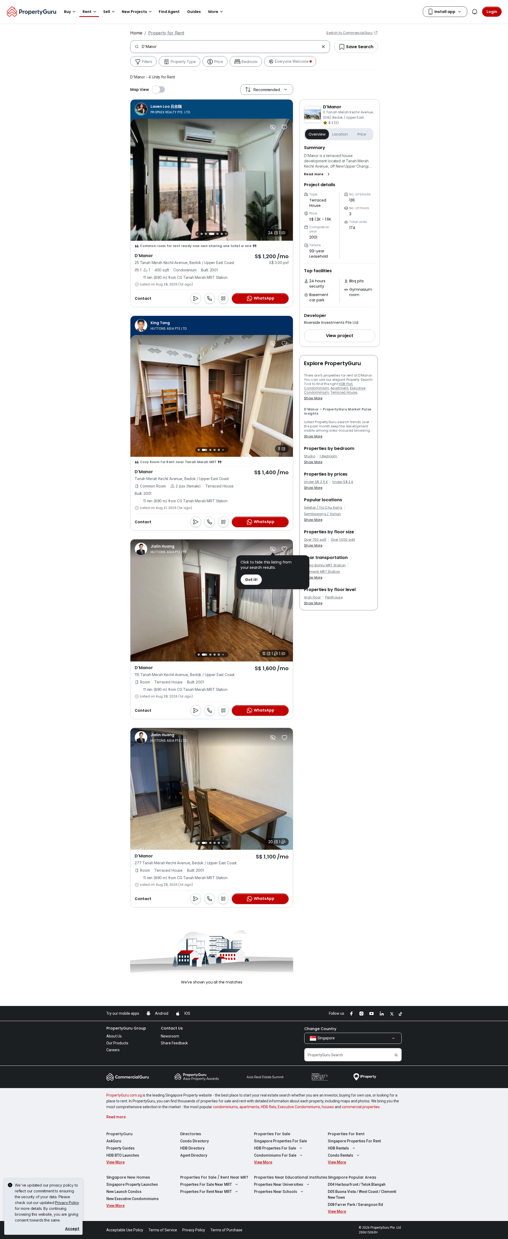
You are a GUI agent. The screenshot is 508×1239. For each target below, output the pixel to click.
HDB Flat (345, 384)
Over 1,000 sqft (343, 540)
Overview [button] (317, 134)
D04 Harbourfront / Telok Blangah (356, 1184)
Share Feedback (174, 1043)
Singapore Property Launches (132, 1184)
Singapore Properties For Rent (354, 1141)
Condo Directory (194, 1141)
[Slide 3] (202, 234)
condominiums (225, 1107)
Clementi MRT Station (322, 572)
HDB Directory (192, 1148)
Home (136, 32)
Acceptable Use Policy (124, 1230)
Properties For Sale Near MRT (206, 1184)
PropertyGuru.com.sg (124, 1095)
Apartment (339, 388)
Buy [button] (67, 11)
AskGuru (113, 1141)
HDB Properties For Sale (275, 1148)
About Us (114, 1036)
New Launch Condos (124, 1191)
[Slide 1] (198, 450)
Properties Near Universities (278, 1184)
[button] (318, 174)
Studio (309, 456)
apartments (249, 1107)
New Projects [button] (134, 11)
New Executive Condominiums (132, 1199)
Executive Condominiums (299, 1107)
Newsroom (170, 1036)
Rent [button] (87, 11)
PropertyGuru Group (126, 1028)
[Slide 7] (222, 234)
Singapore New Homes (128, 1177)
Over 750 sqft (315, 540)
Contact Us (172, 1028)
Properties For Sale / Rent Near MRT (214, 1177)
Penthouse (334, 597)
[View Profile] (163, 109)
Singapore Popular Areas (352, 1177)
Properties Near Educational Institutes (290, 1177)
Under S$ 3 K (342, 482)
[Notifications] (474, 11)
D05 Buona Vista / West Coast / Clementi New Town (362, 1194)
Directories (190, 1134)
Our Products (117, 1043)
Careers (113, 1050)
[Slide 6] (217, 234)
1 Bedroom (328, 456)
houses (328, 1107)
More (213, 11)
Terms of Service (162, 1230)
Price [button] (361, 134)
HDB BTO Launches (122, 1155)
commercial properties (361, 1107)
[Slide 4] (206, 234)
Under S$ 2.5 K (316, 482)
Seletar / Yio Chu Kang (323, 508)
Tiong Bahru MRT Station (325, 565)
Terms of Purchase (226, 1230)
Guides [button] (194, 11)
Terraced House (343, 392)
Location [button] (340, 134)
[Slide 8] (225, 233)
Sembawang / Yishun (322, 514)
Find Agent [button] (169, 11)
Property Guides (120, 1148)
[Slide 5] (211, 234)
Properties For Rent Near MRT (206, 1191)
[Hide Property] (273, 127)
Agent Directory (193, 1155)
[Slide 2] (197, 233)
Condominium (316, 388)
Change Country (320, 1028)
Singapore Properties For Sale (280, 1141)
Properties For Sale (272, 1134)
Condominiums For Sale (275, 1155)
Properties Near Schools (275, 1191)
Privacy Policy (67, 1202)
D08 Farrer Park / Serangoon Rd (355, 1204)
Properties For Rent (346, 1134)
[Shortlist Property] (284, 127)
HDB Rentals (338, 1148)
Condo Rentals (340, 1155)
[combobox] (230, 46)
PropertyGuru (119, 1134)
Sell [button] (106, 11)
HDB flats (268, 1107)
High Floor (312, 597)
